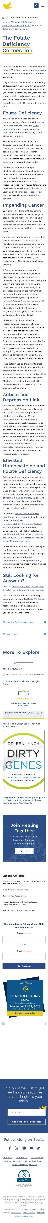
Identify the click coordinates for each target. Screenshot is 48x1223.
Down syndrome (11, 148)
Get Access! (24, 966)
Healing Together (35, 599)
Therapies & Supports (22, 22)
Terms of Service (29, 1213)
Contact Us (21, 1157)
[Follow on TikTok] (38, 1148)
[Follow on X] (17, 1148)
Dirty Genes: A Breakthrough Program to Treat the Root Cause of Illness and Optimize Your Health (24, 800)
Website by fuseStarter (24, 1216)
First (24, 945)
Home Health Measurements (14, 896)
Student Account (12, 1161)
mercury (7, 301)
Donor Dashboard (34, 1161)
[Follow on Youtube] (31, 1148)
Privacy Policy (16, 1213)
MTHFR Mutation (12, 668)
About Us (7, 1157)
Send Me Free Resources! (26, 1121)
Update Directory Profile (24, 1164)
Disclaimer (41, 1213)
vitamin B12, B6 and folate (18, 498)
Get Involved (37, 1157)
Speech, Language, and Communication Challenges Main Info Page (19, 903)
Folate (28, 25)
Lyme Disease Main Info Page (15, 890)
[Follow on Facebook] (10, 1148)
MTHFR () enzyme (22, 524)
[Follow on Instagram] (24, 1148)
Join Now (24, 851)
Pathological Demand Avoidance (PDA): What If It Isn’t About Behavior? (23, 882)
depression (40, 70)
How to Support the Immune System (18, 910)
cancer (26, 70)
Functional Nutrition (13, 25)
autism (6, 70)
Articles (6, 22)
